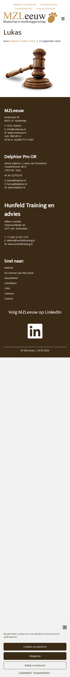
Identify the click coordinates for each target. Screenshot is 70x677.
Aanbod (8, 267)
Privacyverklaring (41, 672)
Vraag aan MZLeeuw (45, 8)
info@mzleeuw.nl (16, 129)
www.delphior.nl (16, 187)
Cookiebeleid (25, 672)
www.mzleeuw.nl (17, 132)
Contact (8, 298)
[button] (64, 627)
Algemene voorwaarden (25, 4)
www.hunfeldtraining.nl (20, 244)
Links (7, 288)
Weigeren (35, 656)
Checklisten (10, 283)
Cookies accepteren (35, 646)
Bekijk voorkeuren (35, 665)
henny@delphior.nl (17, 184)
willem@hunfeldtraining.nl (21, 240)
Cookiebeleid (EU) (23, 8)
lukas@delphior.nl (16, 180)
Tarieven (9, 293)
